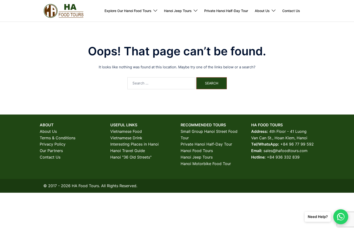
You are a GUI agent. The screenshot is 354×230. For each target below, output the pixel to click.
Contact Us (291, 11)
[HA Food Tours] (63, 10)
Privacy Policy (53, 144)
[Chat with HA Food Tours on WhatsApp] (340, 216)
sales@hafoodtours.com (285, 150)
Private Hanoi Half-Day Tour (226, 11)
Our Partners (51, 150)
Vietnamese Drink (126, 137)
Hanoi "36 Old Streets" (130, 157)
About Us (262, 11)
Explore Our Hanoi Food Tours (128, 11)
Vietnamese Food (126, 131)
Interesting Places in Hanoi (134, 144)
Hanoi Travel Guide (127, 150)
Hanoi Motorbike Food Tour (206, 163)
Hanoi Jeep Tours (178, 11)
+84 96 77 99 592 (297, 144)
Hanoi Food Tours (197, 150)
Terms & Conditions (57, 137)
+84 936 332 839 (283, 157)
